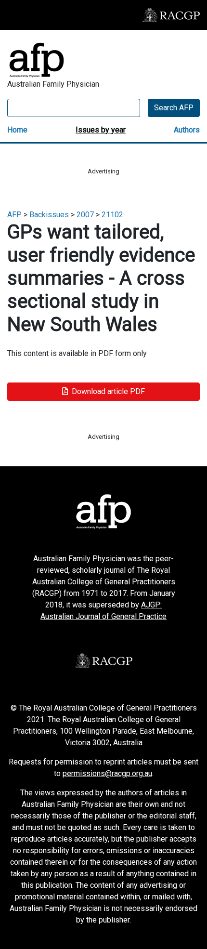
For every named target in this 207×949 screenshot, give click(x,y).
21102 (112, 214)
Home (17, 129)
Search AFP (174, 107)
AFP (14, 214)
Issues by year (101, 129)
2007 (85, 214)
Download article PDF (108, 391)
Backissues (49, 214)
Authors (187, 129)
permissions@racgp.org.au (107, 773)
